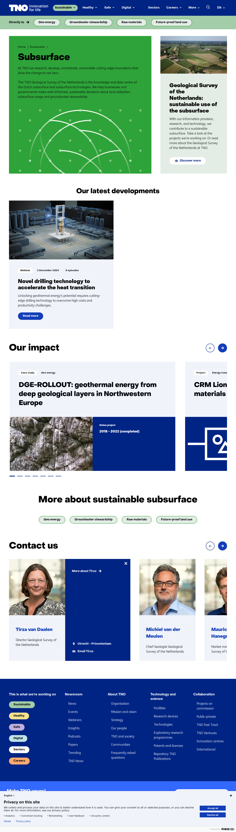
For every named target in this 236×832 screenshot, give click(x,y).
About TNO (117, 694)
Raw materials (132, 22)
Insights (74, 728)
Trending (74, 753)
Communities (120, 745)
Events (73, 712)
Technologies (163, 724)
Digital (126, 7)
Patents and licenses (168, 746)
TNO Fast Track (207, 725)
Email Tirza (85, 651)
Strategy (117, 720)
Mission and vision (124, 712)
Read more (31, 317)
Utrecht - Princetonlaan (94, 644)
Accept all (212, 808)
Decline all (212, 815)
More (192, 7)
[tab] (12, 476)
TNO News (75, 761)
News (72, 704)
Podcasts (74, 736)
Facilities (160, 708)
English (8, 795)
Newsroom (74, 694)
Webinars (75, 720)
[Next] (222, 347)
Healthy (88, 7)
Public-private (206, 717)
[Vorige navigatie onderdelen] (13, 22)
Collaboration (204, 694)
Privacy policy (23, 821)
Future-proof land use (171, 22)
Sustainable (63, 7)
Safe (107, 7)
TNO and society (122, 736)
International (206, 749)
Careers (172, 7)
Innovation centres (210, 741)
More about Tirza (84, 571)
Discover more (190, 160)
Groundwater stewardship (88, 22)
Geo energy (47, 22)
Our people (119, 728)
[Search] (208, 7)
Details (7, 821)
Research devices (166, 716)
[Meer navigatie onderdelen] (222, 22)
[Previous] (210, 347)
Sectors (154, 7)
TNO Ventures (207, 733)
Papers (73, 745)
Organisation (120, 704)
